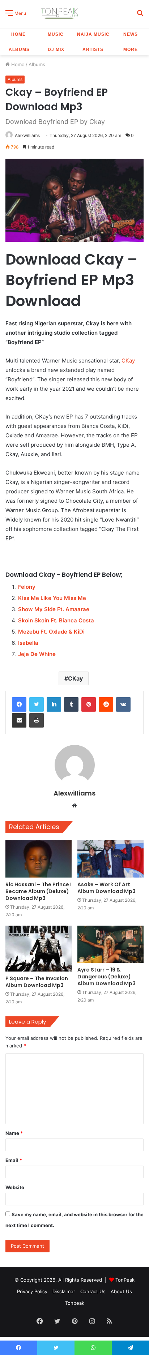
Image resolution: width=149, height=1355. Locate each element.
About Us (121, 1291)
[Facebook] (19, 704)
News (130, 34)
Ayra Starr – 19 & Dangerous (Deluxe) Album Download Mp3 (106, 976)
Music (56, 34)
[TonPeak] (60, 12)
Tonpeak (74, 1303)
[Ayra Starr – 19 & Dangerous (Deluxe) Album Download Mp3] (110, 944)
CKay (128, 360)
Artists (92, 49)
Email (13, 1160)
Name (14, 1133)
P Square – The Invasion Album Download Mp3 (36, 982)
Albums (19, 49)
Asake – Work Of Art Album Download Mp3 (106, 888)
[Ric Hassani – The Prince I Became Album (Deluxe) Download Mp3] (38, 859)
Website (14, 1187)
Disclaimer (63, 1291)
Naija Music (93, 34)
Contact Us (93, 1291)
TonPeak (125, 1280)
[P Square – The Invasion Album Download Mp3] (38, 949)
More (130, 49)
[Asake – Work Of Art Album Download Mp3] (110, 859)
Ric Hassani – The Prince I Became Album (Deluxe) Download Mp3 (38, 891)
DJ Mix (56, 49)
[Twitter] (36, 704)
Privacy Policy (32, 1291)
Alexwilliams (27, 135)
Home (18, 34)
